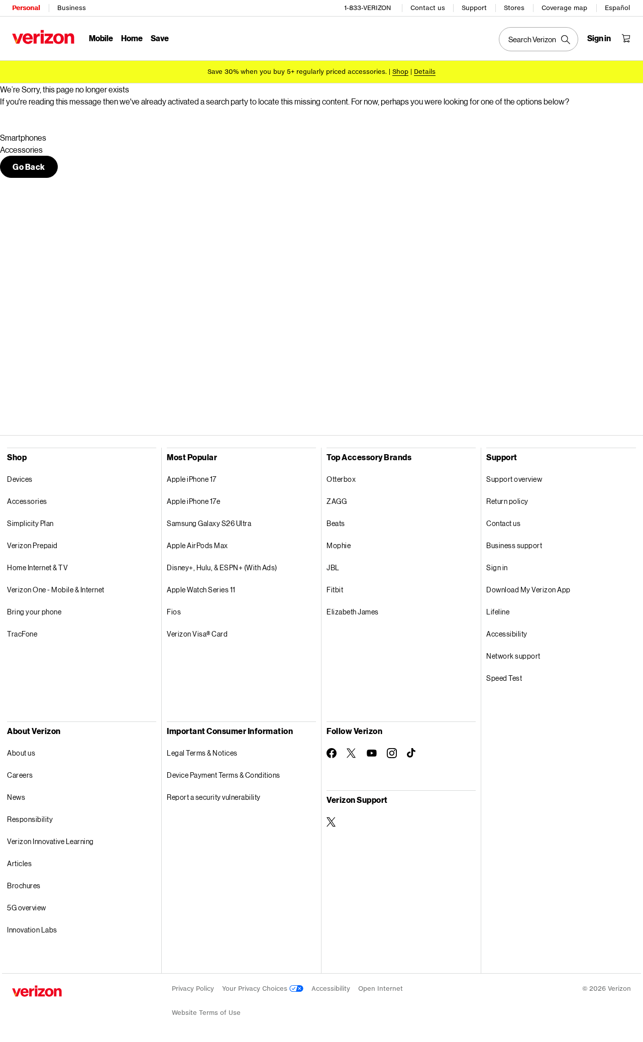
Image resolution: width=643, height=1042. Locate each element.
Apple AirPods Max (197, 545)
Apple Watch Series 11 (201, 589)
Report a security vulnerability (214, 797)
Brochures (24, 885)
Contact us (427, 8)
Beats (336, 523)
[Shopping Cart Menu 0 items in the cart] (626, 38)
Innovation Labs (32, 929)
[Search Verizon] (538, 39)
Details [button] (425, 71)
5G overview (26, 907)
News (16, 797)
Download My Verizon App (528, 589)
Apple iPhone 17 (192, 479)
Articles (19, 863)
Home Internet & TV (37, 567)
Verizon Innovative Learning (50, 841)
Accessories (27, 501)
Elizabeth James (353, 611)
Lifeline (497, 611)
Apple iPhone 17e (193, 501)
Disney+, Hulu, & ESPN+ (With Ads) (222, 567)
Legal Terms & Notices (202, 753)
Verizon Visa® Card (197, 634)
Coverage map (564, 8)
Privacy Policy (193, 988)
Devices (20, 479)
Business (71, 8)
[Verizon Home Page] (43, 37)
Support (474, 8)
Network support (513, 656)
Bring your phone (34, 611)
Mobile (101, 38)
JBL (333, 567)
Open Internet (380, 988)
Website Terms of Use (206, 1012)
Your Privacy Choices (255, 988)
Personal (26, 8)
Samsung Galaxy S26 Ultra (209, 523)
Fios (174, 611)
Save (160, 38)
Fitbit (335, 589)
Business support (514, 545)
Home (132, 38)
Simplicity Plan (30, 523)
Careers (20, 775)
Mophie (339, 545)
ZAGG (337, 501)
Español (617, 8)
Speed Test (504, 678)
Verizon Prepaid (32, 545)
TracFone (22, 634)
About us (21, 753)
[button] (29, 167)
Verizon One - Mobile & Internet (55, 589)
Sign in (497, 567)
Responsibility (30, 819)
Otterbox (341, 479)
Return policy (507, 501)
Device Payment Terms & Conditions (223, 775)
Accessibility (506, 634)
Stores (514, 8)
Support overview (514, 479)
